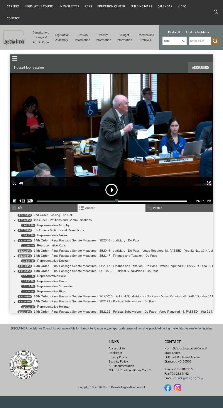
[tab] (111, 208)
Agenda (90, 208)
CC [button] (14, 183)
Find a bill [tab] (174, 32)
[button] (15, 58)
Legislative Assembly (62, 37)
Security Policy (118, 361)
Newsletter (69, 6)
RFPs (88, 6)
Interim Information (103, 37)
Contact (13, 18)
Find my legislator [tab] (197, 32)
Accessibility (117, 348)
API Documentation (121, 366)
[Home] (13, 37)
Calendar (164, 6)
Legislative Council (40, 6)
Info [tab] (19, 208)
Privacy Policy (118, 357)
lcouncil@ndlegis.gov (186, 378)
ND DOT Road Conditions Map (128, 370)
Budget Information (124, 37)
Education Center (111, 6)
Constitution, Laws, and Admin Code (41, 37)
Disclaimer (115, 353)
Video (182, 6)
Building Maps (141, 6)
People (157, 208)
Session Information (82, 37)
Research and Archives (145, 37)
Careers (13, 6)
